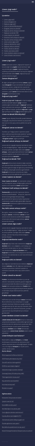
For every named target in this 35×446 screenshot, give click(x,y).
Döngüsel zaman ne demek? (12, 28)
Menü (32, 2)
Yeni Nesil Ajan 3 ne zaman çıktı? (11, 409)
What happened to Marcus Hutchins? (12, 355)
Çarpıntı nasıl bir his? (8, 401)
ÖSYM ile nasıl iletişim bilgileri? (11, 366)
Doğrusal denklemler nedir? (12, 44)
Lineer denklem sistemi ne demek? (14, 53)
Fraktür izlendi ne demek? (11, 48)
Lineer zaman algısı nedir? (11, 42)
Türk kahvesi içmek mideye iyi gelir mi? (13, 420)
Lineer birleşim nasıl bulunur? (12, 55)
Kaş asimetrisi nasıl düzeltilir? (10, 381)
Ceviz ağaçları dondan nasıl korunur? (12, 412)
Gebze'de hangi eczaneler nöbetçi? (12, 369)
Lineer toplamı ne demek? (11, 35)
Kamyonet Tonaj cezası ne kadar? (11, 397)
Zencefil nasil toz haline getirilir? (11, 362)
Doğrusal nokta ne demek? (12, 46)
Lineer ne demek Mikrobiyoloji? (13, 26)
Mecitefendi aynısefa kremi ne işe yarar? (13, 427)
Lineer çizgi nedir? (9, 19)
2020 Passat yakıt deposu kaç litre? (12, 358)
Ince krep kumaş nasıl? (8, 384)
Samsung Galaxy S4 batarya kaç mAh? (13, 373)
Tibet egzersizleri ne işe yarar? (11, 377)
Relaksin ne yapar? (7, 388)
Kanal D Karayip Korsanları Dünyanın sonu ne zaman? (17, 431)
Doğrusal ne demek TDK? (11, 33)
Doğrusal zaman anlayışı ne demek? (14, 31)
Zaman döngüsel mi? (10, 22)
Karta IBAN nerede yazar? (9, 405)
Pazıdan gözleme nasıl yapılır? (10, 423)
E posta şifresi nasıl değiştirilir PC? (11, 416)
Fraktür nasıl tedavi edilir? (11, 51)
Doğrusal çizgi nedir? (10, 24)
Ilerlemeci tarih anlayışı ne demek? (14, 37)
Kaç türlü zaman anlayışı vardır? (13, 39)
